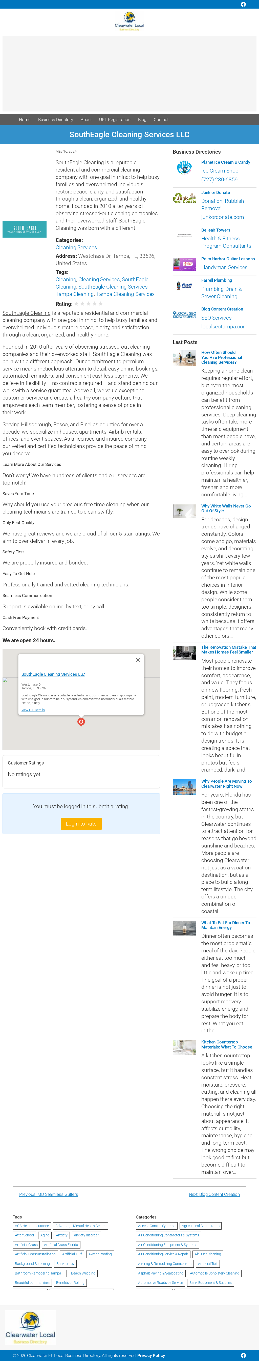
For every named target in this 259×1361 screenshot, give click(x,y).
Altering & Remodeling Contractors (164, 1264)
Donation (212, 201)
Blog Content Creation (222, 309)
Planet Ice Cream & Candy (225, 162)
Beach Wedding (83, 1273)
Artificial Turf (72, 1254)
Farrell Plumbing (216, 280)
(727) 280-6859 (219, 180)
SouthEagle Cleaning (27, 313)
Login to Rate (81, 824)
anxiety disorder (86, 1235)
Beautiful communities (32, 1283)
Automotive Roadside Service (160, 1283)
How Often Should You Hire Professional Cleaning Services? (221, 357)
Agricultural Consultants (201, 1226)
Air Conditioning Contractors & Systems (168, 1235)
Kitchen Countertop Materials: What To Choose (226, 1044)
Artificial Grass (26, 1245)
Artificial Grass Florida (61, 1245)
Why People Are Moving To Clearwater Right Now (226, 783)
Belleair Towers (215, 230)
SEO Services (216, 318)
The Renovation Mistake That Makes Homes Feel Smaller (228, 650)
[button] (81, 723)
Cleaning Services (76, 247)
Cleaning (66, 279)
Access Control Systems (156, 1226)
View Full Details (33, 710)
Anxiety (61, 1235)
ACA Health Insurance (32, 1226)
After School (24, 1235)
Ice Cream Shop (220, 171)
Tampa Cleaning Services (125, 294)
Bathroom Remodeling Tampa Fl (39, 1273)
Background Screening (32, 1264)
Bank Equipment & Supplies (210, 1283)
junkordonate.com (222, 217)
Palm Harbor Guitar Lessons (228, 259)
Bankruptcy (65, 1264)
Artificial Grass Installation (35, 1254)
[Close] (138, 660)
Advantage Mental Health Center (80, 1226)
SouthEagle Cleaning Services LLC (53, 674)
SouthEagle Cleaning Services (112, 287)
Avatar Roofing (100, 1254)
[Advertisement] (129, 76)
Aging (45, 1235)
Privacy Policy (151, 1355)
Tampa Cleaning (75, 294)
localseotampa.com (224, 327)
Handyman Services (224, 267)
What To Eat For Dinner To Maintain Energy (225, 925)
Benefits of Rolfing (70, 1283)
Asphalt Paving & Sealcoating (160, 1273)
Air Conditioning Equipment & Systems (167, 1245)
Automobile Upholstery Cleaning (214, 1273)
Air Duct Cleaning (208, 1254)
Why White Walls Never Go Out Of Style (226, 508)
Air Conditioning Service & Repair (163, 1254)
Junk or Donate (215, 192)
